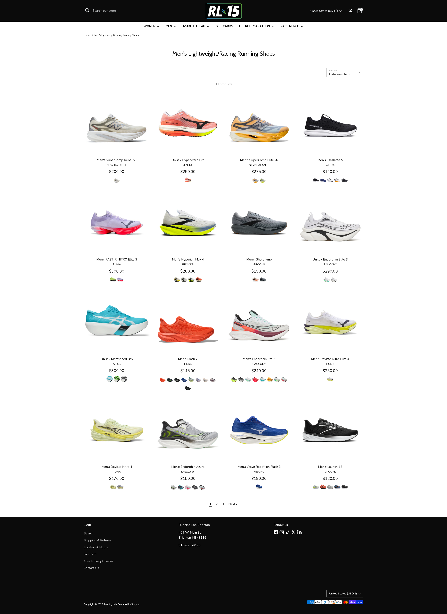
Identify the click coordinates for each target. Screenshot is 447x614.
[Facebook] (276, 532)
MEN (169, 26)
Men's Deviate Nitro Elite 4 (330, 359)
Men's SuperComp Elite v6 (259, 160)
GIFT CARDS (224, 26)
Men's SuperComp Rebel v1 (117, 160)
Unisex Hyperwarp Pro (187, 160)
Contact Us (91, 568)
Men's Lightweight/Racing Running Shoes (116, 35)
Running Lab (110, 604)
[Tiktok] (287, 532)
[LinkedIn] (299, 532)
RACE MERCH (290, 26)
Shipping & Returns (97, 540)
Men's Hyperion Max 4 (188, 259)
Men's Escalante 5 (330, 160)
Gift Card (90, 554)
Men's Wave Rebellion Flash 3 (259, 467)
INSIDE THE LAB (194, 26)
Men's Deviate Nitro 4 (116, 467)
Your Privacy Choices (98, 561)
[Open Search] (87, 10)
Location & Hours (96, 547)
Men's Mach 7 (188, 359)
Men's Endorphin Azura (187, 467)
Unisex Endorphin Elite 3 (330, 259)
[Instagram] (282, 532)
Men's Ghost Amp (259, 259)
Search (88, 533)
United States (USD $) (324, 11)
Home (87, 35)
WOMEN (150, 26)
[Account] (350, 10)
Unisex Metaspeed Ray (117, 359)
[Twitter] (293, 532)
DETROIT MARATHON (255, 26)
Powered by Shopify (129, 604)
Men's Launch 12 (330, 467)
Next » (232, 504)
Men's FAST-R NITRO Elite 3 (116, 259)
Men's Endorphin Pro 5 (259, 359)
